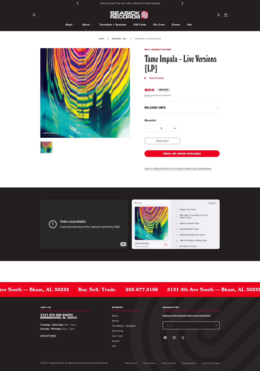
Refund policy (131, 363)
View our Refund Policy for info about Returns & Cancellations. (178, 168)
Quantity (150, 120)
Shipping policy (189, 363)
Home (101, 38)
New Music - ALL (119, 38)
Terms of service (168, 363)
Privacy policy (149, 363)
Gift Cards (117, 330)
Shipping (148, 95)
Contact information (211, 363)
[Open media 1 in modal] (122, 56)
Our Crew (117, 336)
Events (115, 341)
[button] (34, 15)
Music (115, 315)
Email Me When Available (182, 153)
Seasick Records (56, 363)
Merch (115, 320)
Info (114, 346)
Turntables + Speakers (124, 325)
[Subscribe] (216, 325)
